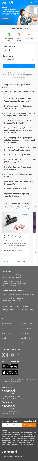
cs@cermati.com (15, 285)
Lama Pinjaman (8, 56)
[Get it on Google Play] (19, 366)
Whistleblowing (26, 338)
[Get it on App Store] (19, 372)
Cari (19, 66)
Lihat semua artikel (22, 209)
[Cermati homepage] (9, 451)
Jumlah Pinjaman (9, 46)
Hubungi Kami (6, 333)
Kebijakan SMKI (26, 333)
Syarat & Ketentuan (27, 323)
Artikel (4, 338)
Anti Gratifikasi (25, 343)
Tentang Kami (6, 323)
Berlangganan (29, 425)
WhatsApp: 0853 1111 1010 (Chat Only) (15, 306)
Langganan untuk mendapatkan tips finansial (19, 421)
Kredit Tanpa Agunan (10, 262)
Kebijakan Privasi (26, 328)
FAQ (3, 328)
